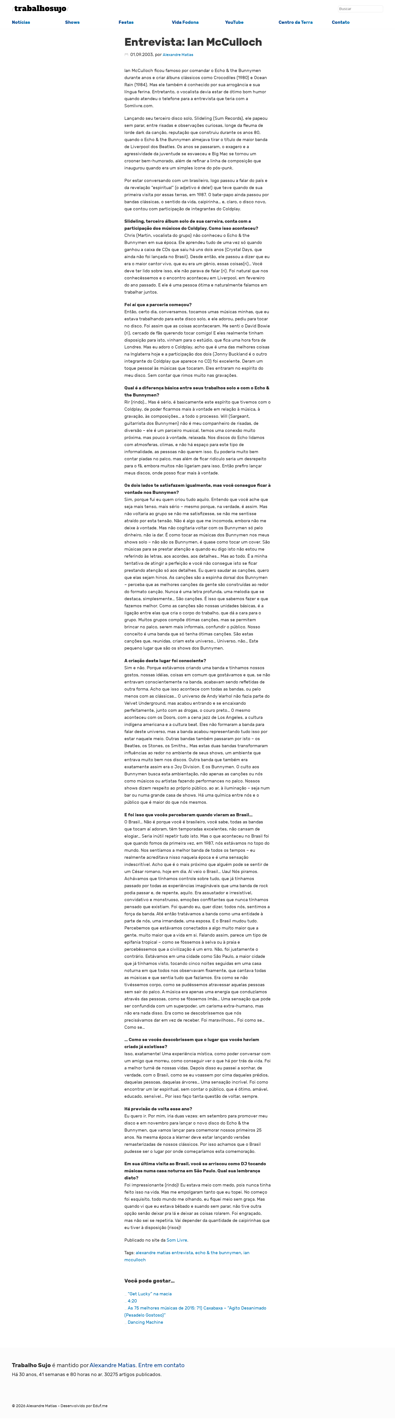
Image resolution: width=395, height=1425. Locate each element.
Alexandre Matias (178, 55)
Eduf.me (100, 1406)
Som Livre (177, 1240)
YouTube (234, 22)
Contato (341, 22)
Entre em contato (161, 1365)
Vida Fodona (185, 22)
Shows (72, 22)
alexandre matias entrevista (164, 1252)
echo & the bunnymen (218, 1252)
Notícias (21, 22)
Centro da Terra (296, 22)
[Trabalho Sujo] (40, 9)
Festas (126, 22)
